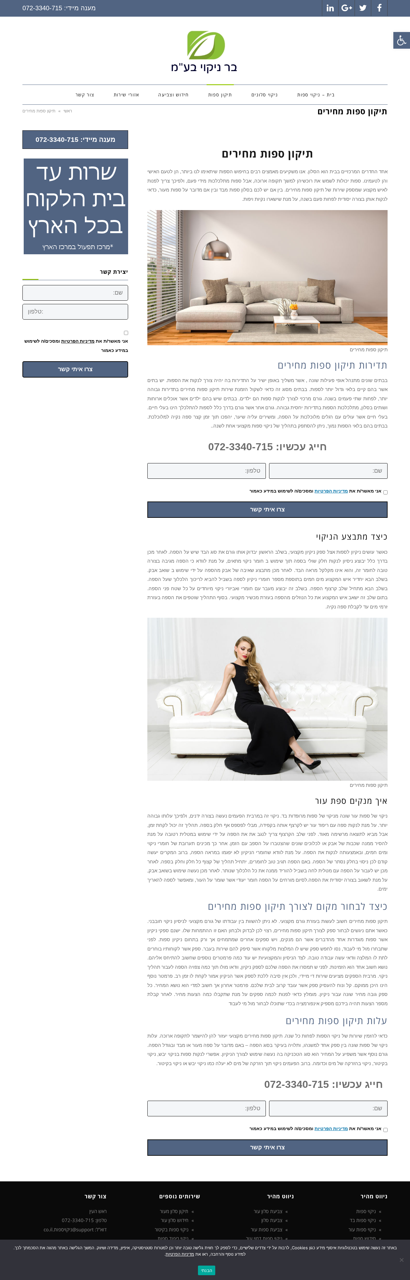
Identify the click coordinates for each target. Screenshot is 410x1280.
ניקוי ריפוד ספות (173, 1238)
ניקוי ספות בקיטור (171, 1229)
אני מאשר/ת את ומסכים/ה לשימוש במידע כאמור (315, 490)
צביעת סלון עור (268, 1211)
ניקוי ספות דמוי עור (264, 1238)
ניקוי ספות (366, 1211)
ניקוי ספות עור (362, 1229)
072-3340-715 (42, 8)
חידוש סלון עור (174, 1220)
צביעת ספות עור (266, 1229)
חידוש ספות (364, 1238)
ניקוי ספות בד (363, 1220)
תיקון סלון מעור (174, 1211)
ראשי (67, 111)
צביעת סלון (271, 1220)
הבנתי (206, 1270)
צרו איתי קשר (267, 509)
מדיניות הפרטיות (331, 490)
